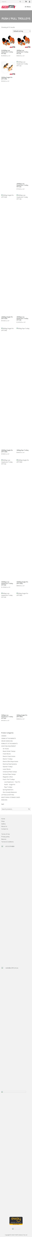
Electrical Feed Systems (10, 764)
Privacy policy (5, 837)
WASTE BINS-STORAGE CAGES (10, 797)
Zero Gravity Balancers (10, 792)
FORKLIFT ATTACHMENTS (9, 743)
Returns (3, 839)
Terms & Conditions (7, 842)
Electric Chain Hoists (9, 756)
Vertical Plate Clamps (9, 774)
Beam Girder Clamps (9, 751)
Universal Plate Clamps (10, 772)
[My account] (29, 1)
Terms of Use (5, 834)
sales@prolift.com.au (11, 968)
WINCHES (4, 800)
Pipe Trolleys (8, 787)
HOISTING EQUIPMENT (8, 746)
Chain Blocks (7, 754)
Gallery (3, 824)
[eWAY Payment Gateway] (16, 1224)
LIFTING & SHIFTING (7, 795)
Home (3, 819)
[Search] (20, 1)
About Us (4, 826)
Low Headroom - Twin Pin (12, 782)
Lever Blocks (7, 769)
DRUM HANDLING (7, 741)
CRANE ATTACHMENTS (8, 738)
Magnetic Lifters (8, 777)
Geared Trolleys (8, 766)
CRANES (3, 736)
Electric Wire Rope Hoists (10, 761)
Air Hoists (6, 749)
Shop (3, 821)
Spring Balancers (8, 790)
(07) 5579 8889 (9, 846)
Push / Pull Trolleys (9, 779)
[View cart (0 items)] (26, 1)
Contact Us (4, 829)
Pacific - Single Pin (9, 784)
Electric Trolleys (7, 759)
